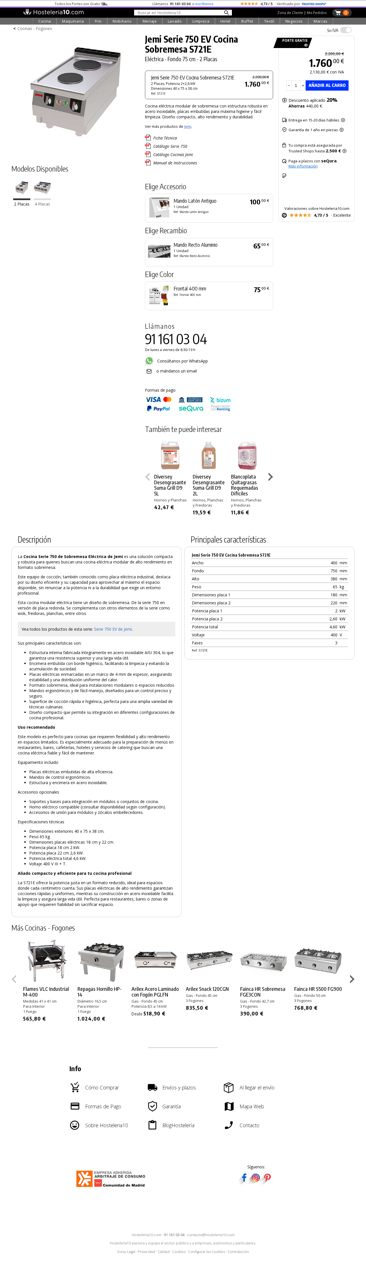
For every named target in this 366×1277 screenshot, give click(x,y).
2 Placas (21, 204)
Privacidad (146, 1251)
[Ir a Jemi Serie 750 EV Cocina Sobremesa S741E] (42, 198)
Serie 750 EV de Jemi (113, 629)
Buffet (247, 21)
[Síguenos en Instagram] (255, 1182)
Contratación (238, 1251)
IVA (332, 30)
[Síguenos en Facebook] (244, 1182)
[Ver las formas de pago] (188, 410)
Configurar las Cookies (206, 1251)
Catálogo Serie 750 (170, 146)
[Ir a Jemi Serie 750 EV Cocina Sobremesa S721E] (21, 198)
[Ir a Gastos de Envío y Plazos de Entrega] (305, 45)
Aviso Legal (126, 1251)
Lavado (175, 21)
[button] (271, 478)
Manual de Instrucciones (175, 163)
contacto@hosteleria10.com (210, 1234)
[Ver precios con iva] (346, 30)
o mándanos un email (176, 371)
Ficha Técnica (165, 138)
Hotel (225, 21)
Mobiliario (122, 21)
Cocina (44, 21)
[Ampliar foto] (75, 148)
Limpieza (200, 21)
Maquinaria (73, 21)
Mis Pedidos (317, 12)
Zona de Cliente (290, 12)
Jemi (187, 126)
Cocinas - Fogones (34, 28)
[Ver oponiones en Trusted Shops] (314, 3)
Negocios (294, 21)
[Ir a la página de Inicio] (53, 14)
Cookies (179, 1251)
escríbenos (204, 3)
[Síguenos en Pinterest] (267, 1182)
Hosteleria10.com (146, 1234)
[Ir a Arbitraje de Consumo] (112, 1188)
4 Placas (42, 204)
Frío (98, 21)
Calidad (164, 1251)
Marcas (321, 21)
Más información (303, 166)
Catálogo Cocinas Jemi (173, 154)
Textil (269, 21)
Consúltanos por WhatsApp (182, 361)
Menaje (150, 21)
